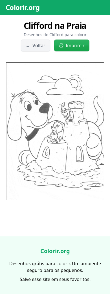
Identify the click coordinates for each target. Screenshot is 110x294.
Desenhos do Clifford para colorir (55, 34)
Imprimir (75, 45)
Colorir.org (22, 7)
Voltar (35, 45)
